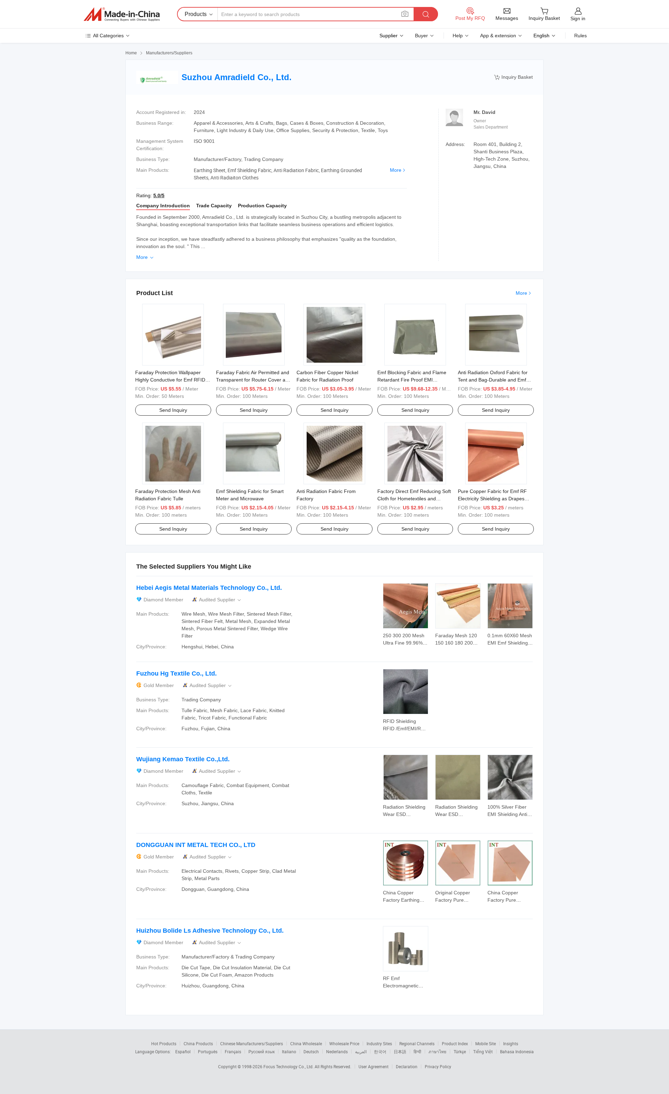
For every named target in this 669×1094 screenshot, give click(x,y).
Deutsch (311, 1051)
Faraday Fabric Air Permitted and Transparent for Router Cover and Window (253, 380)
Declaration (406, 1066)
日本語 (400, 1051)
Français (233, 1051)
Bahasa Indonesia (517, 1051)
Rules (580, 35)
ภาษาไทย (437, 1051)
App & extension (498, 35)
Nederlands (337, 1051)
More (395, 170)
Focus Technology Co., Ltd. (289, 1066)
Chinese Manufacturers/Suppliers (251, 1043)
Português (207, 1051)
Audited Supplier (220, 600)
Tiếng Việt (483, 1051)
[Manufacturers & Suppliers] (122, 14)
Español (183, 1051)
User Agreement (374, 1066)
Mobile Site (485, 1043)
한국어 (380, 1051)
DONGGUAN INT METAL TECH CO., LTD (195, 844)
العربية (361, 1051)
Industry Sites (379, 1043)
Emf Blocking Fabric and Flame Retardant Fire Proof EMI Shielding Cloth (411, 380)
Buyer (421, 35)
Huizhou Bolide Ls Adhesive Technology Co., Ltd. (210, 930)
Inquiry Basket (513, 77)
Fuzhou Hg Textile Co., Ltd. (176, 673)
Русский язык (261, 1051)
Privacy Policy (438, 1066)
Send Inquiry (173, 410)
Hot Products (163, 1043)
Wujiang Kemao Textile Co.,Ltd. (183, 759)
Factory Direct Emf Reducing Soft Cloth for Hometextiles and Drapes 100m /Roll (414, 498)
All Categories (108, 35)
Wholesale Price (344, 1043)
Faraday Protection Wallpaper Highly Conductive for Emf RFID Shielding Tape (170, 380)
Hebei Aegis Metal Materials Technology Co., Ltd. (209, 587)
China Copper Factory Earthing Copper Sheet (401, 900)
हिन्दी (417, 1051)
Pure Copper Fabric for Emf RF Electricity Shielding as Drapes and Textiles (492, 498)
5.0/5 (158, 195)
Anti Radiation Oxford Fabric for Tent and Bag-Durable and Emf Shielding (493, 380)
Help (458, 35)
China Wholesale (306, 1043)
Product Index (455, 1043)
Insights (510, 1043)
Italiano (289, 1051)
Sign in (577, 18)
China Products (198, 1043)
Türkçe (460, 1051)
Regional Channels (417, 1043)
